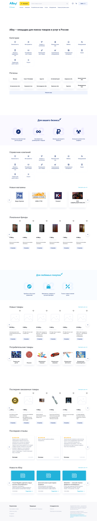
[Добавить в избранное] (20, 221)
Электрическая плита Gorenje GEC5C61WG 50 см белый (15, 333)
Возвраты (11, 516)
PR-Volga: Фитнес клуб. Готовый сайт (28, 333)
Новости (52, 509)
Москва (15, 79)
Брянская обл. (55, 86)
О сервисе (11, 513)
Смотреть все (81, 187)
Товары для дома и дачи (63, 7)
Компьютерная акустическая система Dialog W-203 (41, 416)
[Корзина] (76, 3)
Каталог (21, 7)
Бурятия (68, 86)
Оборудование (52, 7)
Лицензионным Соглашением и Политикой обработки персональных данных (78, 516)
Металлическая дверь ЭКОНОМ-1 (14, 243)
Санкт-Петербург (28, 79)
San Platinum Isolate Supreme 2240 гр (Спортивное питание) (14, 416)
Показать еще (48, 92)
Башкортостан (28, 86)
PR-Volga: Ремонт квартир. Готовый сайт (55, 333)
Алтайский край (55, 79)
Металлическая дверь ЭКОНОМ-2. (27, 243)
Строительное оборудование (55, 53)
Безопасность (15, 44)
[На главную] (14, 3)
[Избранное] (73, 3)
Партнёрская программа (55, 511)
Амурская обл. (69, 79)
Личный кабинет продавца (36, 509)
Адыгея (42, 79)
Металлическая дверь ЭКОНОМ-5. (68, 243)
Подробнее (28, 491)
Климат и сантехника (42, 45)
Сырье (82, 52)
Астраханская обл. (15, 86)
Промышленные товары (41, 53)
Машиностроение (55, 45)
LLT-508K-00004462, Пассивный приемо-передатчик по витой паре (80, 416)
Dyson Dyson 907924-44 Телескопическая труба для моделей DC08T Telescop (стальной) (55, 416)
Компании (27, 7)
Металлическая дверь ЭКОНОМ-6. (81, 243)
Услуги (46, 7)
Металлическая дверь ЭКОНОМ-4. (54, 243)
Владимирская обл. (82, 86)
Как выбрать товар (14, 509)
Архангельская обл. (82, 79)
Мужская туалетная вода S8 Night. (68, 415)
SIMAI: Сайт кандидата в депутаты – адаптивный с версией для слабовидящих (41, 334)
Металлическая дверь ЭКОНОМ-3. (41, 243)
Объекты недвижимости (15, 54)
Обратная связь (13, 511)
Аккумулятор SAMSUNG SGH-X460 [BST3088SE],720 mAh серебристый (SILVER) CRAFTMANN (28, 417)
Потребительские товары (37, 7)
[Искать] (67, 3)
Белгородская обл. (42, 86)
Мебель (69, 44)
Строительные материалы (68, 53)
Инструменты (28, 44)
